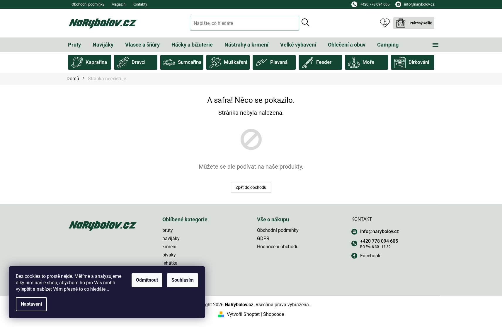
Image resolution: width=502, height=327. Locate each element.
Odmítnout (147, 280)
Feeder (323, 62)
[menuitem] (74, 44)
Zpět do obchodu (251, 187)
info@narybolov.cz (379, 231)
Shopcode (273, 314)
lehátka (170, 263)
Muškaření (235, 62)
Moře (368, 62)
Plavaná (278, 62)
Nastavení (31, 304)
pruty (167, 230)
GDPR (263, 238)
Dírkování (419, 62)
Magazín (118, 4)
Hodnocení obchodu (278, 246)
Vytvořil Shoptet (243, 314)
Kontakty (139, 4)
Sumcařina (189, 62)
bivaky (169, 255)
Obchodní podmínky (88, 4)
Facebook (370, 255)
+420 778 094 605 (379, 241)
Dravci (138, 62)
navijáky (171, 238)
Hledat (305, 22)
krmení (169, 246)
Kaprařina (96, 62)
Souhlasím (182, 280)
